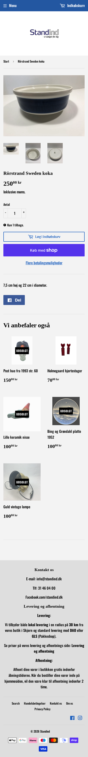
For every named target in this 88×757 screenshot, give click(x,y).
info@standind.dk (49, 578)
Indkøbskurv (75, 5)
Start (6, 61)
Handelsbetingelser (35, 703)
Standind (45, 731)
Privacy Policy (42, 709)
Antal (6, 204)
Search (16, 703)
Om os (69, 703)
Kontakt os (56, 703)
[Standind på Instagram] (80, 718)
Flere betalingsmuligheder (44, 262)
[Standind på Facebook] (72, 718)
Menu (13, 5)
